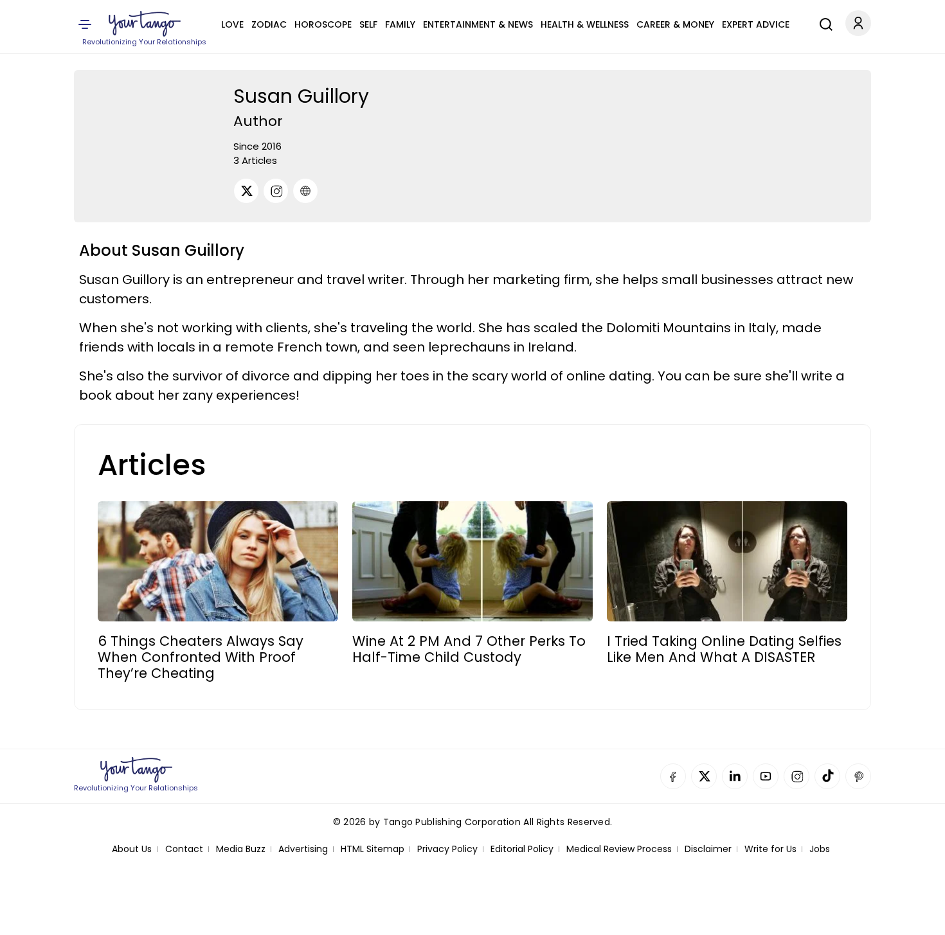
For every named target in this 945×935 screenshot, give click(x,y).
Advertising (303, 849)
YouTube (766, 776)
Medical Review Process (619, 849)
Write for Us (770, 849)
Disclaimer (708, 849)
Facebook (673, 776)
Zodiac (269, 24)
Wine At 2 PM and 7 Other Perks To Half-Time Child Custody (469, 649)
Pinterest (858, 776)
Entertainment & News (478, 24)
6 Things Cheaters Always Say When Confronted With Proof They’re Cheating (200, 657)
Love (232, 24)
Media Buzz (241, 849)
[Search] (823, 22)
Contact (184, 849)
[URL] (305, 191)
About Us (132, 849)
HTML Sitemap (372, 849)
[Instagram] (276, 191)
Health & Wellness (585, 24)
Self (368, 24)
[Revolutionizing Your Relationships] (145, 24)
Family (400, 24)
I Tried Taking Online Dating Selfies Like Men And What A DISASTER (724, 649)
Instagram (796, 776)
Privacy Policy (447, 849)
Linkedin (735, 776)
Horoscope (323, 24)
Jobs (819, 849)
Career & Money (675, 24)
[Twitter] (246, 191)
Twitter (704, 776)
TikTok (827, 776)
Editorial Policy (522, 849)
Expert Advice (755, 24)
